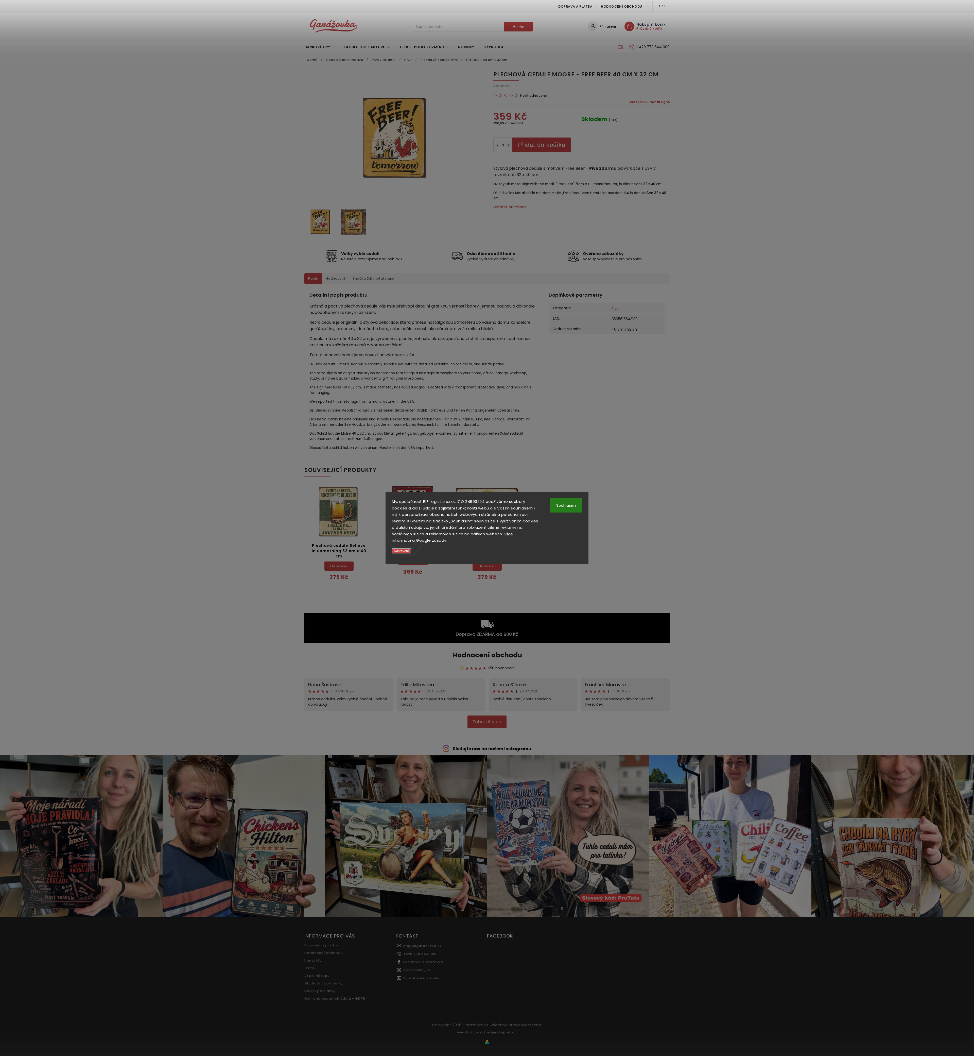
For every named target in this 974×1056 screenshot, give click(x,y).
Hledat (519, 27)
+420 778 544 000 (420, 954)
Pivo (615, 308)
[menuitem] (321, 47)
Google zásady (431, 540)
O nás (309, 968)
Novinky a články (320, 991)
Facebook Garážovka (423, 962)
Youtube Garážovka (422, 978)
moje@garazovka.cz (422, 946)
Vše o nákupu (317, 976)
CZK (662, 6)
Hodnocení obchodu (621, 6)
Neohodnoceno (533, 95)
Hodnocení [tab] (335, 278)
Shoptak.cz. (507, 1032)
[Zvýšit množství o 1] (508, 145)
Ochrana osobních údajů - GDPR (334, 998)
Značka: (649, 102)
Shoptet (476, 1032)
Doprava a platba (575, 6)
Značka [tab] (373, 278)
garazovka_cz (417, 970)
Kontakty (313, 960)
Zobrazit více (487, 722)
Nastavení (401, 551)
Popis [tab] (313, 278)
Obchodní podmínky (323, 983)
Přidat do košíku (541, 144)
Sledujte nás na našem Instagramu (492, 749)
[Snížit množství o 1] (497, 145)
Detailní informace (510, 207)
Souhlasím (566, 505)
